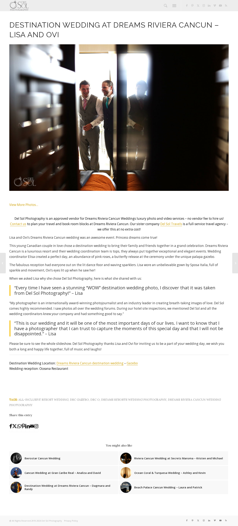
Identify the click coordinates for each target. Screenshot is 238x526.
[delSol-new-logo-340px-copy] (19, 5)
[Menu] (174, 5)
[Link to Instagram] (203, 5)
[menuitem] (165, 5)
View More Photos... (23, 205)
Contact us (18, 224)
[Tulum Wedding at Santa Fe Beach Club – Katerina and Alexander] (235, 263)
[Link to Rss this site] (226, 5)
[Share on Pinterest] (23, 426)
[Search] (165, 5)
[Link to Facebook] (187, 5)
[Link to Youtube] (220, 5)
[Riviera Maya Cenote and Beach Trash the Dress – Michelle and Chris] (3, 263)
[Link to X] (198, 5)
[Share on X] (14, 426)
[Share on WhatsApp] (19, 426)
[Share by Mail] (32, 426)
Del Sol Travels (171, 224)
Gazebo (132, 363)
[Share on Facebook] (10, 426)
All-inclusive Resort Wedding (43, 399)
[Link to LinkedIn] (209, 5)
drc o (95, 399)
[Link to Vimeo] (215, 5)
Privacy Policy (71, 520)
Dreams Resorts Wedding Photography (133, 399)
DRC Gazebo (79, 399)
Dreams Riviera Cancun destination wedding (90, 363)
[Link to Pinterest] (192, 5)
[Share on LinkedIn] (27, 426)
